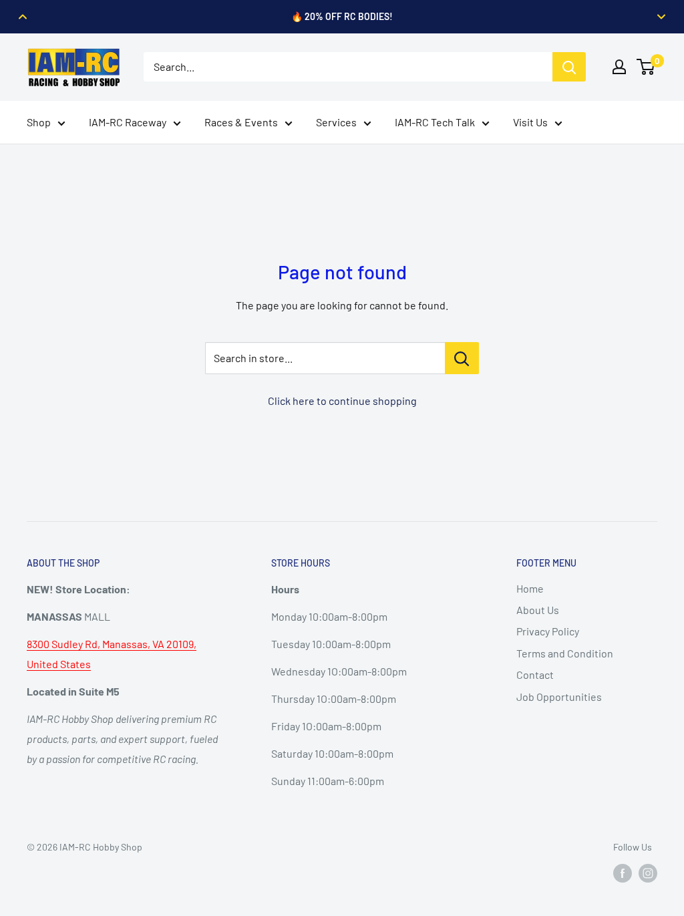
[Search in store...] (462, 358)
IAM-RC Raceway (127, 122)
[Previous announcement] (23, 17)
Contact (535, 674)
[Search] (569, 67)
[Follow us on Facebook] (622, 873)
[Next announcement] (661, 17)
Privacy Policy (547, 631)
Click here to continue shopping (342, 400)
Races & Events (241, 122)
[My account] (619, 66)
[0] (646, 67)
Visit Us (530, 122)
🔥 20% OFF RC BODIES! (342, 16)
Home (530, 588)
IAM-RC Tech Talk (435, 122)
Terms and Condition (564, 653)
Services (336, 122)
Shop (39, 122)
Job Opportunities (559, 696)
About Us (537, 609)
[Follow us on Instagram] (648, 873)
